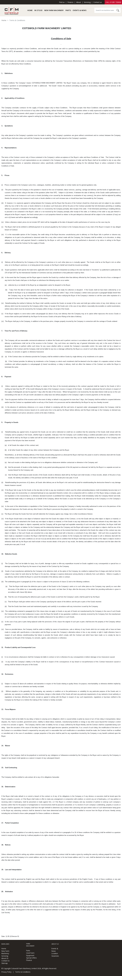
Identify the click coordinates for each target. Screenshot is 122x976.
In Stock (38, 10)
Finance (70, 2)
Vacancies (55, 956)
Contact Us (5, 961)
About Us (4, 958)
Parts (68, 10)
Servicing (87, 2)
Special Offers (31, 958)
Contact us (97, 2)
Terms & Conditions (22, 972)
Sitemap (4, 963)
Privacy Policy (6, 972)
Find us (62, 2)
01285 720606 (115, 2)
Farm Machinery (30, 945)
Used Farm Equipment (30, 954)
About (78, 2)
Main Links (5, 944)
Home (30, 10)
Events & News (79, 10)
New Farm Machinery (54, 10)
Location (54, 953)
